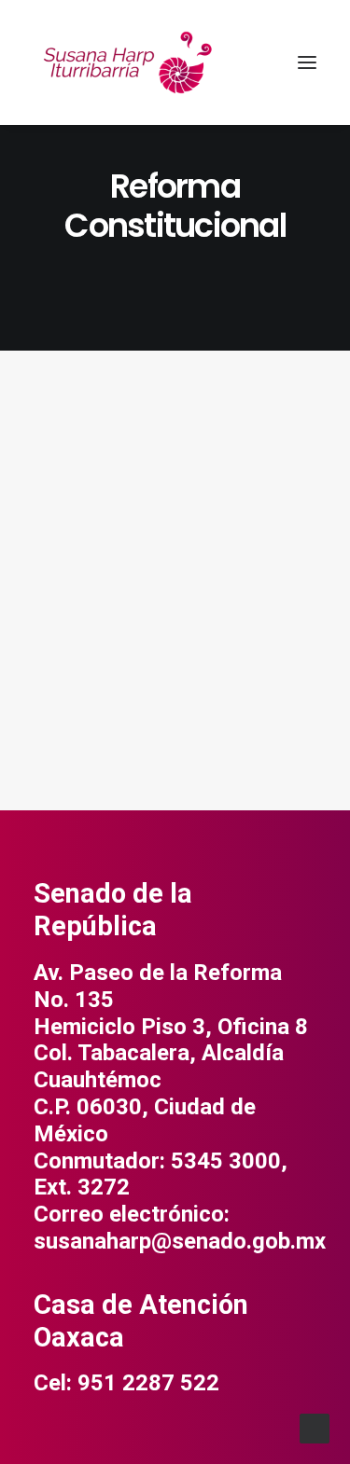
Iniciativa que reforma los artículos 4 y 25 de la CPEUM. (172, 632)
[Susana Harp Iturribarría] (127, 62)
